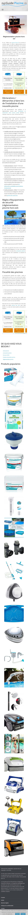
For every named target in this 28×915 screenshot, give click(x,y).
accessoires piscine (20, 251)
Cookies (3, 908)
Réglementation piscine (8, 359)
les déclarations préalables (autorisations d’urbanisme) (13, 186)
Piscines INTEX (6, 355)
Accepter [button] (23, 914)
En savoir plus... (9, 914)
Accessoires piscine (7, 353)
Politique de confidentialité (7, 905)
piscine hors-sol (15, 42)
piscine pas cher (16, 305)
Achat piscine (6, 350)
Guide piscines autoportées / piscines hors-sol (11, 868)
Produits (3, 897)
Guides (2, 900)
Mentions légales (5, 903)
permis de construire (12, 195)
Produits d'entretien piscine (9, 357)
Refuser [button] (17, 914)
